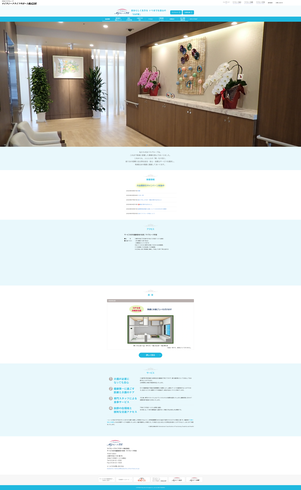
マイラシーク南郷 (248, 3)
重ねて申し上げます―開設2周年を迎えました (150, 199)
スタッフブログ (193, 19)
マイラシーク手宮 (260, 3)
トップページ (226, 3)
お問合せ (172, 19)
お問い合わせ (279, 2)
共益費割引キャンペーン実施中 (150, 186)
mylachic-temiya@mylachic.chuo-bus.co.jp (123, 468)
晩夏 (139, 190)
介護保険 (161, 19)
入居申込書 (187, 12)
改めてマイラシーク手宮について (146, 213)
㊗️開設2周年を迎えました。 (145, 204)
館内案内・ (118, 19)
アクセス (150, 19)
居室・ (129, 19)
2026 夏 (141, 195)
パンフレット (175, 12)
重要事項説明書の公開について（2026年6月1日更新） (152, 209)
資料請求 (270, 2)
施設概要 (107, 19)
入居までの (140, 19)
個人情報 (182, 19)
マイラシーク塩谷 (237, 3)
